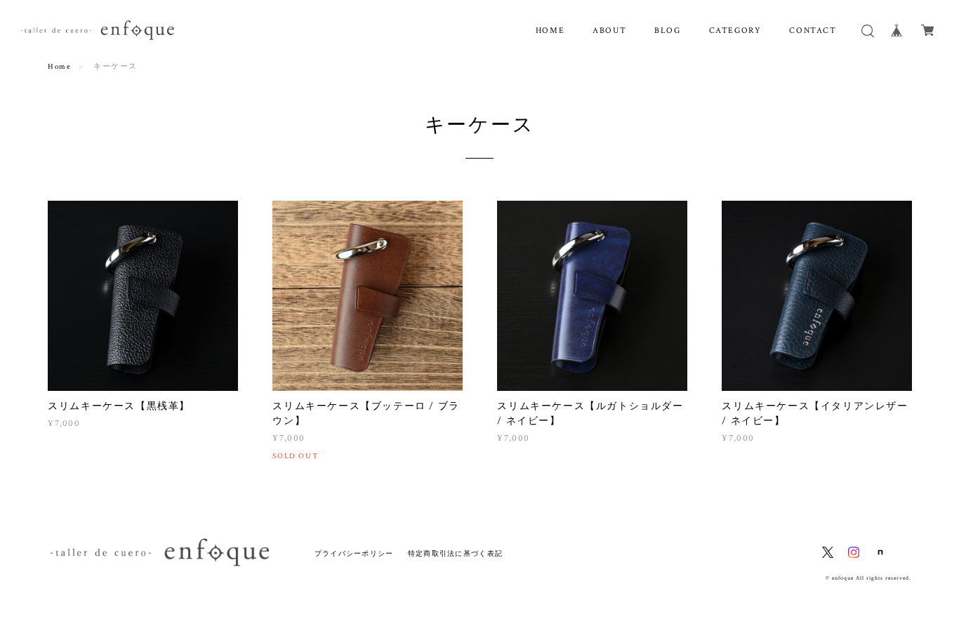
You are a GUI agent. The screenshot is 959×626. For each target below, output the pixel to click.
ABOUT (609, 30)
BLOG (667, 30)
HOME (550, 30)
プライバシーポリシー (354, 553)
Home (59, 67)
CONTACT (812, 30)
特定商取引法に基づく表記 (455, 553)
